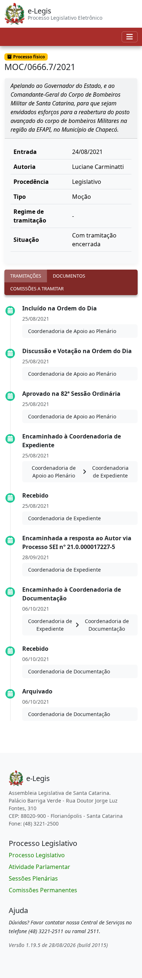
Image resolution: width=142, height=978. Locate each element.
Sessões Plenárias (33, 878)
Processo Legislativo (37, 855)
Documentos (69, 275)
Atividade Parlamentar (39, 867)
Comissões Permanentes (43, 890)
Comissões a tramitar (37, 288)
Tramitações (25, 275)
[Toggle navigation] (130, 36)
